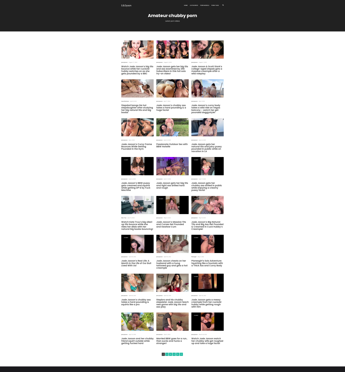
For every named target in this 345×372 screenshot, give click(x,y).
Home (186, 5)
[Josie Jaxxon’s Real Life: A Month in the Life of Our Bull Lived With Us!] (137, 244)
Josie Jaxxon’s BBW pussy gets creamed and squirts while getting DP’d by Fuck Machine (135, 187)
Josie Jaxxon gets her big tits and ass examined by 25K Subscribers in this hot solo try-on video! (172, 70)
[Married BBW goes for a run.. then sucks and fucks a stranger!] (172, 322)
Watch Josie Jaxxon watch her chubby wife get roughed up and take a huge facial (207, 341)
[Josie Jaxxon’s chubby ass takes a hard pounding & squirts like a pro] (137, 283)
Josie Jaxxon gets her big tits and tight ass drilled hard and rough (172, 185)
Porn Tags (215, 5)
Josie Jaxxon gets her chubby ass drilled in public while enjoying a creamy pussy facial (206, 187)
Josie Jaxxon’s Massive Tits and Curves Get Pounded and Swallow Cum (171, 224)
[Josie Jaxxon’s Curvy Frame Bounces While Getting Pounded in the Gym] (137, 127)
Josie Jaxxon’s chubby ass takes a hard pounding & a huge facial (171, 108)
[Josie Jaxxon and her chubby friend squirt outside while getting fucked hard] (137, 322)
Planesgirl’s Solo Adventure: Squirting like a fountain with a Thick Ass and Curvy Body (207, 263)
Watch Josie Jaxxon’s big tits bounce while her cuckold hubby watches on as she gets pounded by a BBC (137, 70)
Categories (194, 5)
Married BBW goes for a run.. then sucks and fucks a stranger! (172, 341)
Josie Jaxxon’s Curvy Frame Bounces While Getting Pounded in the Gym (136, 146)
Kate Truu (123, 218)
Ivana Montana (125, 101)
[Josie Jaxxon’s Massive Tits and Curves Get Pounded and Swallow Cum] (172, 205)
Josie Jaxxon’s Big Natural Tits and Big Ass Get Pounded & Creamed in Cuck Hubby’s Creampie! (207, 225)
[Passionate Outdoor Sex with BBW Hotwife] (172, 127)
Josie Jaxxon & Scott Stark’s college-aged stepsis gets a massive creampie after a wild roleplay (206, 70)
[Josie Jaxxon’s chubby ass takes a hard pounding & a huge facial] (172, 88)
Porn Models (204, 5)
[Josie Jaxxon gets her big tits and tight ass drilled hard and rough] (172, 166)
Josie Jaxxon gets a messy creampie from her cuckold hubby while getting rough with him (206, 303)
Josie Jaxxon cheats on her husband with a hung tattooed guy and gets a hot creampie (172, 264)
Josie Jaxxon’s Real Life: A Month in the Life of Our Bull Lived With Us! (136, 263)
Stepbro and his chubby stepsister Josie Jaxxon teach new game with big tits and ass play (172, 303)
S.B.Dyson (126, 5)
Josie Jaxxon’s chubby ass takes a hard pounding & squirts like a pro (136, 302)
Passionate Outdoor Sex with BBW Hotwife (172, 145)
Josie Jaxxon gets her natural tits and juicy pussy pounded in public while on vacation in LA (206, 148)
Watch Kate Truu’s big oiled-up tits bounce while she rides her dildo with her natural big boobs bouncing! (137, 225)
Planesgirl (193, 256)
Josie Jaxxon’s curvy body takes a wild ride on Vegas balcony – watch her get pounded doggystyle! (205, 109)
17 (181, 354)
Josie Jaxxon (124, 62)
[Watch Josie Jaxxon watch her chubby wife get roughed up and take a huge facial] (207, 322)
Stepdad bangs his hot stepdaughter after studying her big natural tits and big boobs (137, 109)
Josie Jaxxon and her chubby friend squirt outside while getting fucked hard (137, 341)
